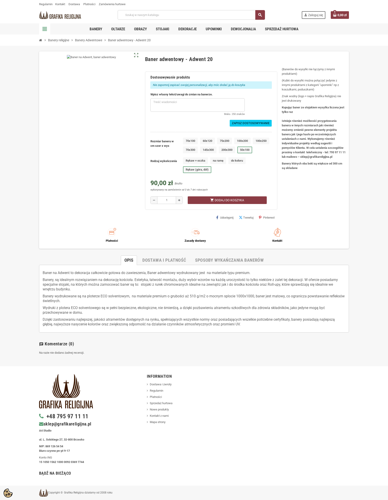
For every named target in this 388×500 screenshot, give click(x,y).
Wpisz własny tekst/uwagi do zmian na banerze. (181, 94)
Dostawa (74, 4)
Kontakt (60, 4)
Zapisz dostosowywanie (250, 123)
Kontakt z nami (159, 415)
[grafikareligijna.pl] (60, 14)
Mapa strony (157, 422)
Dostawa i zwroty (161, 384)
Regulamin (46, 4)
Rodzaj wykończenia (163, 161)
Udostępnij (227, 217)
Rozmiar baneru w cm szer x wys (162, 143)
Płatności (89, 4)
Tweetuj (248, 217)
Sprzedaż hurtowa (161, 403)
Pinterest (269, 217)
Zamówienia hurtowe (112, 4)
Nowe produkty (159, 409)
